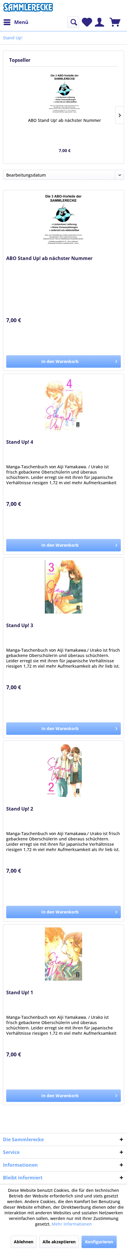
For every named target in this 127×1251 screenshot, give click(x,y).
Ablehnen (23, 1241)
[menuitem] (15, 22)
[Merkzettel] (87, 22)
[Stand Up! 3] (63, 587)
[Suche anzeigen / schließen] (73, 22)
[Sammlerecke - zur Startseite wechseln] (28, 8)
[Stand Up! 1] (63, 954)
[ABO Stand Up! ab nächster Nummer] (64, 93)
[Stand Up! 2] (63, 770)
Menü (21, 22)
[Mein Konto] (99, 22)
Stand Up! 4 (19, 442)
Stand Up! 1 (19, 992)
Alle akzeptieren (59, 1241)
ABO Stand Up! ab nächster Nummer (64, 120)
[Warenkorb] (115, 22)
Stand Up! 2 (19, 809)
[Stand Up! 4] (63, 403)
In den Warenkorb (60, 361)
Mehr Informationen (72, 1224)
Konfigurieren (99, 1241)
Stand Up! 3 (19, 625)
